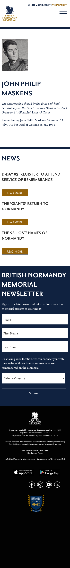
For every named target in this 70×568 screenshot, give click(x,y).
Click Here (43, 450)
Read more (15, 193)
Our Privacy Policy (35, 453)
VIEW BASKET (59, 5)
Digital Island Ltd (57, 459)
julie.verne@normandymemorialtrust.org (44, 444)
